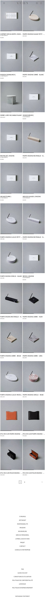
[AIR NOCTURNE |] (11, 178)
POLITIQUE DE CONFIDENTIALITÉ (22, 580)
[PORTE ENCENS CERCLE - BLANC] (11, 257)
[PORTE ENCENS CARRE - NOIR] (34, 298)
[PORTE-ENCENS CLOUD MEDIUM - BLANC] (11, 376)
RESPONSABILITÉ (22, 524)
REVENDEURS (22, 531)
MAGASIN (23, 527)
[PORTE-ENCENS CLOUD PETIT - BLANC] (11, 218)
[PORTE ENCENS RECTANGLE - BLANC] (34, 218)
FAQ (22, 569)
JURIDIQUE (22, 584)
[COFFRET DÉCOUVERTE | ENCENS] (11, 15)
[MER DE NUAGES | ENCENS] (34, 178)
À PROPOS (22, 516)
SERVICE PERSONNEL (22, 535)
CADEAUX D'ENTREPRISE (22, 550)
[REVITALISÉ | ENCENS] (11, 137)
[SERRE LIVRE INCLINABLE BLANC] (11, 97)
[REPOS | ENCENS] (34, 257)
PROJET (22, 542)
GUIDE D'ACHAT (22, 573)
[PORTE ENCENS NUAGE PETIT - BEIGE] (34, 15)
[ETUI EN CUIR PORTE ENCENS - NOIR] (34, 415)
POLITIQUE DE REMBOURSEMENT (22, 588)
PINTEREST (26, 596)
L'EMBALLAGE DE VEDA (22, 539)
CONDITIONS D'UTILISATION (22, 576)
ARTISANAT (22, 520)
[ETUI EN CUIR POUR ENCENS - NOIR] (11, 454)
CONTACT (23, 546)
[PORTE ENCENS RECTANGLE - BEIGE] (34, 137)
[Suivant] (35, 482)
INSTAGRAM (19, 596)
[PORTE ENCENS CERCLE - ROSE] (34, 376)
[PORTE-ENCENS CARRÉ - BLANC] (34, 56)
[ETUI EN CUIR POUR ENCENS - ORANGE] (34, 454)
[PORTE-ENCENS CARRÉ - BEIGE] (11, 337)
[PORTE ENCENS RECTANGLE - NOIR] (11, 298)
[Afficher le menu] (4, 3)
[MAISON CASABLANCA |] (11, 56)
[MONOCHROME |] (34, 97)
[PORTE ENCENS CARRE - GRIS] (34, 337)
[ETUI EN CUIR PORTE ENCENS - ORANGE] (11, 415)
